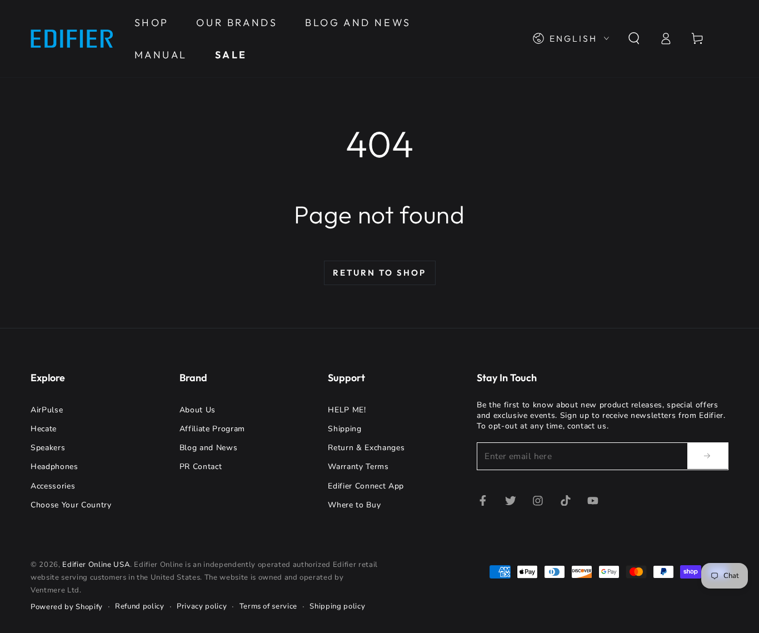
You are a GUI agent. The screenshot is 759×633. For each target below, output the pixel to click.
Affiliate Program (212, 428)
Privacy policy (202, 606)
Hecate (44, 428)
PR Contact (200, 466)
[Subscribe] (707, 455)
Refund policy (139, 606)
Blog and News (208, 447)
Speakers (48, 447)
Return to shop (379, 272)
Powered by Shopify (67, 607)
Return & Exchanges (366, 447)
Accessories (53, 486)
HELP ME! (347, 410)
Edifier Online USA (96, 565)
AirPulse (47, 410)
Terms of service (268, 606)
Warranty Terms (358, 466)
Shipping (344, 428)
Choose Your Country (71, 505)
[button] (634, 38)
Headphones (54, 466)
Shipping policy (337, 606)
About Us (197, 410)
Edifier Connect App (366, 486)
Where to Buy (354, 505)
